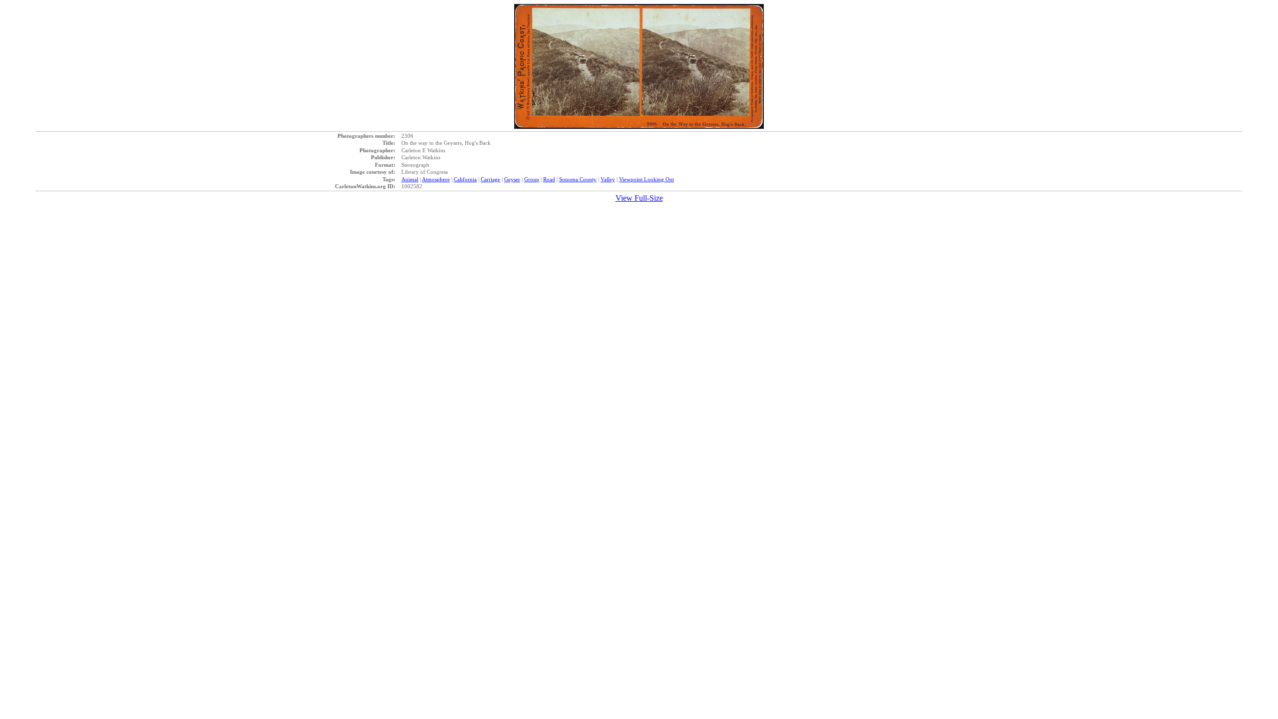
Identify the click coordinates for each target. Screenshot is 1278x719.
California (465, 179)
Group (531, 179)
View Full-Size (639, 198)
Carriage (490, 179)
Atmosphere (436, 179)
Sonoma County (578, 179)
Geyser (512, 179)
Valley (608, 179)
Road (549, 179)
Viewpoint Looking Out (646, 179)
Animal (409, 179)
